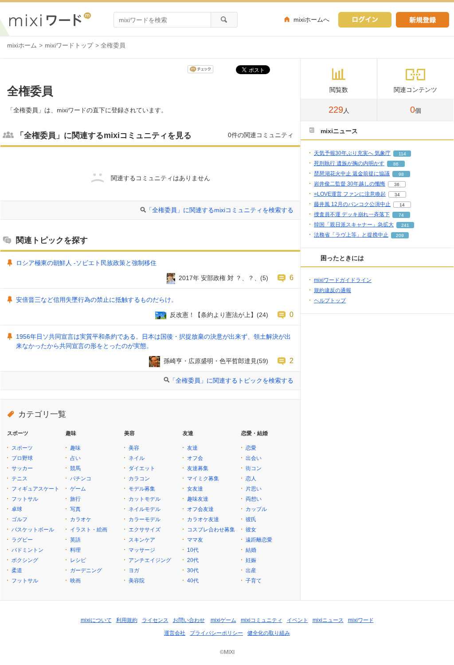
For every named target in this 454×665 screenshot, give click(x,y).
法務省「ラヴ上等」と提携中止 (351, 235)
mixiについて (96, 620)
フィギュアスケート (35, 489)
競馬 (75, 468)
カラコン (139, 478)
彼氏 (251, 519)
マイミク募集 (203, 478)
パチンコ (80, 478)
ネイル (137, 458)
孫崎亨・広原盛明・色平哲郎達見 (210, 360)
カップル (256, 509)
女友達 (195, 489)
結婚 (251, 550)
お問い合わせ (189, 620)
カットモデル (144, 499)
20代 (193, 560)
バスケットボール (33, 529)
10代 (193, 550)
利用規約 (126, 620)
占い (75, 458)
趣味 (75, 448)
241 (405, 225)
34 (397, 194)
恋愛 (251, 448)
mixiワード (361, 620)
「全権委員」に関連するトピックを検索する (231, 380)
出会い (254, 458)
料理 (75, 550)
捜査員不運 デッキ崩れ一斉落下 (352, 214)
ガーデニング (86, 570)
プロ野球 (22, 458)
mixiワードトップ (69, 45)
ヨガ (134, 570)
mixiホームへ (311, 19)
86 (396, 164)
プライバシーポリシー (216, 633)
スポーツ (22, 448)
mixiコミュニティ (261, 620)
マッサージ (142, 550)
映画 (75, 581)
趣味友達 (197, 499)
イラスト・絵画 (88, 529)
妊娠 (251, 560)
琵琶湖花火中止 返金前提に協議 (352, 173)
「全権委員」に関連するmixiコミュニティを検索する (220, 210)
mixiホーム (22, 45)
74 (401, 215)
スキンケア (142, 540)
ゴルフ (19, 519)
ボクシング (25, 560)
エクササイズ (144, 529)
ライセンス (155, 620)
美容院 (137, 581)
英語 (75, 540)
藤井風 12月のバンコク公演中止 (352, 204)
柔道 (17, 570)
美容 (134, 448)
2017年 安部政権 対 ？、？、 (219, 277)
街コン (254, 468)
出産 (251, 570)
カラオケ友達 (203, 519)
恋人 (251, 478)
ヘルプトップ (330, 300)
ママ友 (195, 540)
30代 (193, 570)
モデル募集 (142, 489)
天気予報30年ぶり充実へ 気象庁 (352, 153)
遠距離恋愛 (259, 540)
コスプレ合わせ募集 (211, 529)
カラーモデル (144, 519)
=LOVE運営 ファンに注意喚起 (350, 194)
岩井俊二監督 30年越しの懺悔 (349, 184)
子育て (254, 581)
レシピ (78, 560)
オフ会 (195, 458)
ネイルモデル (144, 509)
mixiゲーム (223, 620)
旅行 (75, 499)
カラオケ (80, 519)
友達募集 (197, 468)
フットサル (25, 499)
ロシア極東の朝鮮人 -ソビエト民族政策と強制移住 (86, 262)
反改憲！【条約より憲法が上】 (213, 314)
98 (401, 174)
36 (396, 184)
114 (402, 153)
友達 (192, 448)
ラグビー (22, 540)
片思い (254, 489)
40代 (193, 581)
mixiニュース (328, 620)
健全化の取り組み (268, 633)
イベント (297, 620)
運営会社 (174, 633)
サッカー (22, 468)
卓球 (17, 509)
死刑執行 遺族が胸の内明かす (349, 163)
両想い (254, 499)
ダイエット (142, 468)
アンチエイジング (150, 560)
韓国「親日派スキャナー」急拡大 (354, 225)
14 (402, 204)
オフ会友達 (200, 509)
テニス (19, 478)
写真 (75, 509)
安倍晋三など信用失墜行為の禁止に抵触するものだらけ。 (96, 299)
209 (400, 235)
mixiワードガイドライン (343, 280)
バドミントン (27, 550)
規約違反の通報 (332, 290)
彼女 (251, 529)
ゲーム (78, 489)
